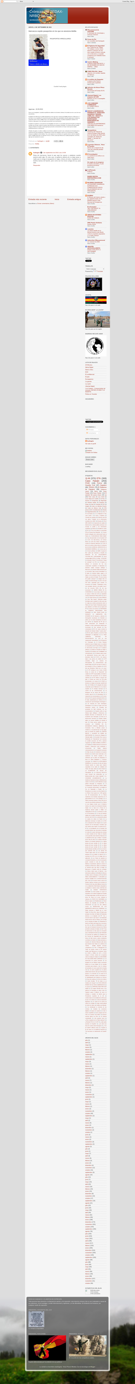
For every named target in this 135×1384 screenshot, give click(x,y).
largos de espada (95, 1010)
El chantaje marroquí (97, 688)
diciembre (88, 1068)
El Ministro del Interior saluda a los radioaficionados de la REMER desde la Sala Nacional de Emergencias (96, 199)
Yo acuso (87, 986)
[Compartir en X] (58, 141)
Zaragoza (101, 502)
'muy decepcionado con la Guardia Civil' (97, 537)
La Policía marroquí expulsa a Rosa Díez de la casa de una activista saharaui (96, 800)
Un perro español (94, 969)
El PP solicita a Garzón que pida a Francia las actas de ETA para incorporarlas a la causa (96, 679)
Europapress (89, 379)
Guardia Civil (90, 485)
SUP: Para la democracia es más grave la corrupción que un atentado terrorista (96, 930)
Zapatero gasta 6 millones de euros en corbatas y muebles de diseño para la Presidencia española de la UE (96, 994)
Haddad (89, 744)
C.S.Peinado (91, 170)
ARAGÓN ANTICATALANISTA (93, 247)
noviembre (88, 1094)
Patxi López (92, 497)
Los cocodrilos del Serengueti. (96, 41)
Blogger (92, 1367)
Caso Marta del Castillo (91, 498)
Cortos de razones (93, 608)
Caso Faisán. (97, 493)
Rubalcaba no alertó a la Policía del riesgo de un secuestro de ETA (96, 923)
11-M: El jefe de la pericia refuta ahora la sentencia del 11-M (96, 545)
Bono (96, 491)
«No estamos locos (99, 1018)
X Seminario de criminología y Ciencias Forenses (96, 33)
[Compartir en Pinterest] (62, 141)
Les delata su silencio (97, 854)
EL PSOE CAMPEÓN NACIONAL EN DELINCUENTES (96, 636)
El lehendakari (99, 694)
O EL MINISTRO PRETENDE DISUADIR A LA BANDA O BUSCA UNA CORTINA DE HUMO (96, 887)
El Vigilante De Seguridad (95, 46)
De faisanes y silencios (99, 616)
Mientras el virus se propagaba (96, 98)
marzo (87, 1047)
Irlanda (105, 510)
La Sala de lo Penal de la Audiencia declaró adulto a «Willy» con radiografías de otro (96, 809)
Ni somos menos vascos (98, 880)
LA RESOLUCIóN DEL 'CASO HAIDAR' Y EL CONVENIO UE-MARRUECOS (96, 776)
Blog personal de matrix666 (93, 30)
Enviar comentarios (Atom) (45, 203)
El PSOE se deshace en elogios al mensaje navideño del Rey (96, 683)
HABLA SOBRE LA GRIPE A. (100, 742)
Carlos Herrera (93, 597)
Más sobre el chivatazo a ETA (94, 874)
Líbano (102, 861)
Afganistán (104, 500)
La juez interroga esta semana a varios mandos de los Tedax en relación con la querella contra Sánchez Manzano (96, 834)
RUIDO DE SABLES (93, 218)
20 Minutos (88, 365)
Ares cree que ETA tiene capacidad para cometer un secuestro (96, 582)
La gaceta (88, 381)
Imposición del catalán (99, 523)
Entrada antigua (74, 199)
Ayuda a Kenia (91, 224)
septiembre (88, 1054)
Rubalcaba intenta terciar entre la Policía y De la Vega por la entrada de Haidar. (96, 919)
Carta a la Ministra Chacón (99, 506)
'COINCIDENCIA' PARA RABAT (99, 536)
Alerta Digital (89, 367)
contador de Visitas (91, 452)
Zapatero (103, 485)
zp (106, 495)
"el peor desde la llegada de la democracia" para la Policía (96, 534)
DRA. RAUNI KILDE (99, 612)
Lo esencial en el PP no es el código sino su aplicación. (96, 856)
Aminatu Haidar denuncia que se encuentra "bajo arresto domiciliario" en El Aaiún (96, 571)
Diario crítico (89, 369)
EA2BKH (90, 195)
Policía (99, 483)
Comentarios (92, 433)
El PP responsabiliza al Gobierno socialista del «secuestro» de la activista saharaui (96, 675)
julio (86, 1040)
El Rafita (92, 685)
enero (87, 1092)
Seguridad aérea (91, 511)
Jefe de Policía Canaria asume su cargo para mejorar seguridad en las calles (96, 765)
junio (86, 1099)
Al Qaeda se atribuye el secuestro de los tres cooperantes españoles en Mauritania (96, 563)
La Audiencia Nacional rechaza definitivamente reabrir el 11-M (96, 780)
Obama (94, 528)
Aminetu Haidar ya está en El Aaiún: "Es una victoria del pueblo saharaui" (96, 577)
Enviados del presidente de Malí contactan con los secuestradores (96, 709)
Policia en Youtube (91, 394)
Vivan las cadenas (91, 979)
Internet (87, 524)
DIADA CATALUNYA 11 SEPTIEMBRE (94, 250)
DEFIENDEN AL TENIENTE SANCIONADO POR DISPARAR (96, 610)
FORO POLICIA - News (94, 71)
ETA (99, 478)
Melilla (37, 144)
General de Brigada (100, 735)
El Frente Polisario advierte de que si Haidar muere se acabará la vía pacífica (96, 644)
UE (104, 504)
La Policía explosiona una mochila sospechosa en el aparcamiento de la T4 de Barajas (96, 796)
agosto (87, 1146)
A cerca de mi (103, 549)
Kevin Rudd (102, 768)
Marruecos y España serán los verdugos (96, 869)
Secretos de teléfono (92, 934)
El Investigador (92, 154)
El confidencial (89, 374)
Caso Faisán (92, 481)
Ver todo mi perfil (90, 443)
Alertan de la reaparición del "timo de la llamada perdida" (95, 148)
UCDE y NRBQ (91, 953)
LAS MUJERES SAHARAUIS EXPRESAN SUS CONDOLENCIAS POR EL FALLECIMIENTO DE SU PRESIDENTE (95, 188)
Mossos (105, 873)
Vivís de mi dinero (102, 979)
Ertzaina (99, 521)
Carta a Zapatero (99, 515)
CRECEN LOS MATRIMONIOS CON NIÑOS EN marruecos (96, 124)
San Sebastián (103, 932)
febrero (87, 1049)
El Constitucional (95, 510)
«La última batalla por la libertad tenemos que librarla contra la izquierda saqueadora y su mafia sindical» (96, 233)
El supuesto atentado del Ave (98, 698)
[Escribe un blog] (57, 141)
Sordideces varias (102, 528)
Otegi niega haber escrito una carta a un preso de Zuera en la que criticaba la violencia (96, 897)
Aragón (87, 506)
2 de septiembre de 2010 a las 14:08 (54, 152)
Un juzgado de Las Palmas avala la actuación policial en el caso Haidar (96, 962)
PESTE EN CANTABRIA (98, 899)
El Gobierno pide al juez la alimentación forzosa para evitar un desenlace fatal (96, 655)
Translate (100, 271)
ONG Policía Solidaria (94, 222)
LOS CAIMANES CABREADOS (92, 104)
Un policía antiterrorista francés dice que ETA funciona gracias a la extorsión (96, 971)
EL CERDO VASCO (93, 106)
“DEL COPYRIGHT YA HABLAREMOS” (93, 209)
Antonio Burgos (94, 580)
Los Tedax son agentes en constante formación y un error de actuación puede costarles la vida (96, 860)
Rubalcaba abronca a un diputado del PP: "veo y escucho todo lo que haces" (96, 915)
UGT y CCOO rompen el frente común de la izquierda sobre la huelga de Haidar (96, 954)
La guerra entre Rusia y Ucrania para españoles (94, 81)
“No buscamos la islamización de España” (96, 1031)
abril (86, 1042)
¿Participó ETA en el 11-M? (92, 1022)
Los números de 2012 (93, 242)
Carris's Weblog (92, 62)
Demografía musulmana (91, 618)
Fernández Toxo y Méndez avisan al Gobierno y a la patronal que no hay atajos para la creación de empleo (96, 729)
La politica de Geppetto (95, 79)
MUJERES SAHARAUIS (94, 182)
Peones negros (89, 901)
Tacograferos (91, 130)
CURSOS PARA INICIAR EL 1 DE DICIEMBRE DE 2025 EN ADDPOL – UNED (96, 65)
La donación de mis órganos (94, 822)
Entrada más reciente (37, 199)
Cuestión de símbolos (90, 517)
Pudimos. (90, 171)
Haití (92, 504)
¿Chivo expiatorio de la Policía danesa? (95, 1020)
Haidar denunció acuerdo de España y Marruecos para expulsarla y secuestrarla (96, 746)
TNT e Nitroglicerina (99, 947)
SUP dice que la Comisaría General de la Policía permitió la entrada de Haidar (96, 927)
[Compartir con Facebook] (60, 141)
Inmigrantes (95, 500)
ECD (86, 372)
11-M (87, 478)
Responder (36, 165)
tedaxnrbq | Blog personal (96, 240)
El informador (91, 207)
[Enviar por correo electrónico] (55, 141)
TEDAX (91, 487)
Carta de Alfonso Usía (94, 508)
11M (100, 511)
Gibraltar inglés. (89, 737)
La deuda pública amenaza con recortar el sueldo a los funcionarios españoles (96, 526)
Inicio (57, 199)
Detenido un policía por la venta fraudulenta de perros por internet (96, 619)
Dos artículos (97, 627)
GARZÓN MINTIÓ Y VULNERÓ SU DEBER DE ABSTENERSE (96, 733)
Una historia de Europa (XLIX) (95, 90)
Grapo (87, 504)
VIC (88, 530)
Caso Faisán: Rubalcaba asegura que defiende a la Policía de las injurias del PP (96, 606)
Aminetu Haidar (91, 502)
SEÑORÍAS (99, 925)
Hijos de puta (90, 752)
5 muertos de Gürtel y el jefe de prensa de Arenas (95, 164)
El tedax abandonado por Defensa (94, 699)
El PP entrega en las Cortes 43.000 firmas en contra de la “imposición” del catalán (96, 671)
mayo (87, 1045)
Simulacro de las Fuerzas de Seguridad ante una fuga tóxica (96, 936)
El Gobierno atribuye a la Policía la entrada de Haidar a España (96, 649)
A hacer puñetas (91, 550)
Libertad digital (89, 386)
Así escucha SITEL (93, 588)
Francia (87, 500)
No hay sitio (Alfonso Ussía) (98, 884)
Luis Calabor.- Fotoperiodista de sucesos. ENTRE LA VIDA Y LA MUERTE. (95, 390)
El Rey (103, 498)
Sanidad (98, 504)
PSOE (87, 483)
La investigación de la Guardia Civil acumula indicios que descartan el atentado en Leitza (96, 830)
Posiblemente (98, 901)
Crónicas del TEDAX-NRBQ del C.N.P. (46, 14)
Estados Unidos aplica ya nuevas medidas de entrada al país (96, 720)
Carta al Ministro (103, 597)
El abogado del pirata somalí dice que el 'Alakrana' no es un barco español (96, 686)
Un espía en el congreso (95, 162)
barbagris (41, 141)
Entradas (91, 429)
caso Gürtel (101, 497)
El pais (87, 377)
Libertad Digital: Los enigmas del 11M (94, 96)
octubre (87, 1052)
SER (93, 925)
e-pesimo (90, 229)
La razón (88, 384)
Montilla (99, 873)
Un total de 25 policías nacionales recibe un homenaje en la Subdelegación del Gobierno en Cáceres (96, 975)
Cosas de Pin (91, 39)
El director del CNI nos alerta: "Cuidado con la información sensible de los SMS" (96, 519)
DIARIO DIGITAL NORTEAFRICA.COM (94, 177)
